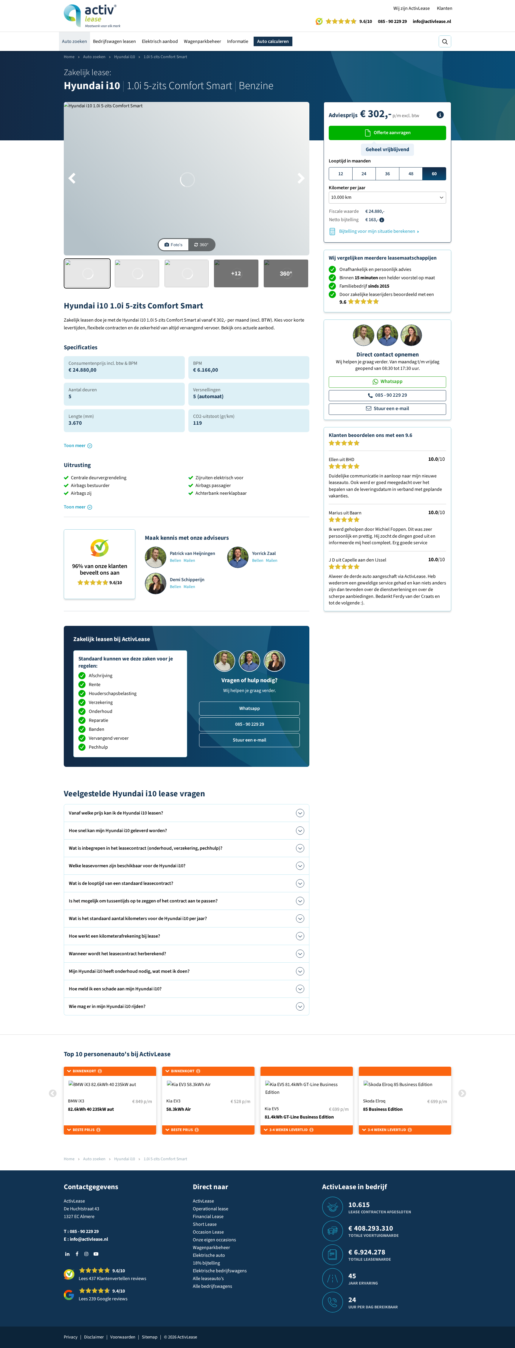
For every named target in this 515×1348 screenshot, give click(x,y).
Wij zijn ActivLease (411, 8)
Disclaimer (94, 1337)
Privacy (70, 1337)
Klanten (444, 8)
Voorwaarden (122, 1337)
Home (69, 57)
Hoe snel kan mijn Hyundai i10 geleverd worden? (118, 830)
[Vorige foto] (71, 179)
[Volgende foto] (301, 179)
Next (462, 1093)
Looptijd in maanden (350, 161)
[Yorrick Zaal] (387, 335)
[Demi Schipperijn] (411, 335)
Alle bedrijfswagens (212, 1286)
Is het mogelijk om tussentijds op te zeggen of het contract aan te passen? (143, 901)
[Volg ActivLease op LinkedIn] (67, 1253)
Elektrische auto (209, 1255)
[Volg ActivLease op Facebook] (76, 1253)
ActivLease (203, 1201)
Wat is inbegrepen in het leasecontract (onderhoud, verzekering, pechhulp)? (145, 848)
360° (204, 244)
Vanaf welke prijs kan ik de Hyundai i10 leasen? (116, 813)
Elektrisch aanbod (160, 41)
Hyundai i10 (124, 57)
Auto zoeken (74, 41)
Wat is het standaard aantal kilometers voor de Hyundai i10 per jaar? (138, 918)
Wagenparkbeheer (202, 41)
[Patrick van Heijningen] (363, 335)
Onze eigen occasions (214, 1240)
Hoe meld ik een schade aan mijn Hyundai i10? (115, 989)
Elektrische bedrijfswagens (220, 1271)
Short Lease (205, 1224)
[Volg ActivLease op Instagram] (86, 1253)
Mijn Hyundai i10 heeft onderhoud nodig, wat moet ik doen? (129, 971)
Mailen (189, 561)
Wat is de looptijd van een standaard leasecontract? (121, 883)
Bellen (175, 561)
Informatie (237, 41)
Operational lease (210, 1209)
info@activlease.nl (432, 21)
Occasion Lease (208, 1232)
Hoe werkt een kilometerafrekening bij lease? (114, 936)
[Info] (440, 114)
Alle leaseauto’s (208, 1278)
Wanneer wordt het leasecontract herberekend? (117, 953)
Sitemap (149, 1337)
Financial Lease (208, 1216)
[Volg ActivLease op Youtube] (96, 1253)
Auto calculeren (273, 41)
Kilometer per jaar (347, 187)
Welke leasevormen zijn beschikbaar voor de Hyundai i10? (127, 866)
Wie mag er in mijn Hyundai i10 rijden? (107, 1006)
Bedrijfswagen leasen (114, 41)
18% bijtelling (206, 1263)
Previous (53, 1093)
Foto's (176, 244)
